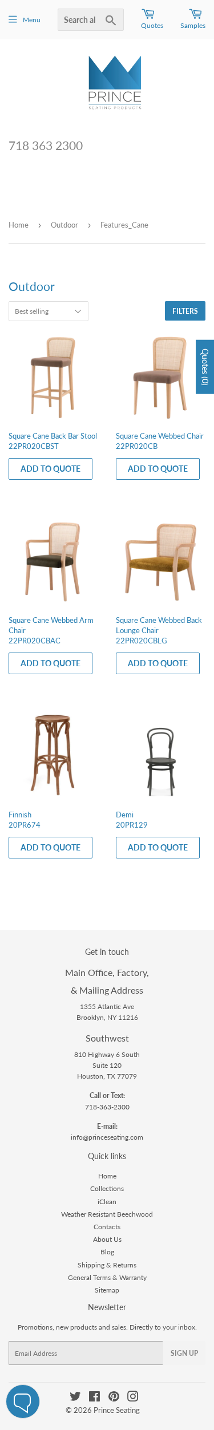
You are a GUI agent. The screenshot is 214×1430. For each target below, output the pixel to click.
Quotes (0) (205, 366)
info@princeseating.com (107, 1137)
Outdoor (64, 224)
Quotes (152, 25)
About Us (107, 1239)
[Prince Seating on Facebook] (94, 1398)
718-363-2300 (107, 1107)
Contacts (107, 1226)
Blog (107, 1251)
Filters (185, 311)
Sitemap (107, 1290)
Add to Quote (50, 468)
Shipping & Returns (107, 1265)
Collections (107, 1188)
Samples (192, 25)
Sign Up (184, 1353)
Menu (32, 19)
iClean (107, 1201)
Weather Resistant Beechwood (107, 1214)
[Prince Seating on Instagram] (133, 1398)
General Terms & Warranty (107, 1277)
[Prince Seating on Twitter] (75, 1398)
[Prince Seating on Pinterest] (114, 1398)
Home (19, 224)
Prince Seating (117, 1410)
